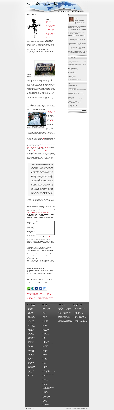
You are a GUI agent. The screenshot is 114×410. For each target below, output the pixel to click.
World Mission (46, 404)
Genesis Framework (76, 408)
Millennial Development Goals (48, 374)
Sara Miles (36, 150)
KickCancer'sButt (46, 364)
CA (41, 293)
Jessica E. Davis (31, 220)
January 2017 (30, 321)
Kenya (59, 320)
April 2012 (30, 346)
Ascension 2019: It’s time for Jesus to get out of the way (77, 94)
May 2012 (30, 345)
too (43, 138)
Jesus (60, 309)
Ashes (34, 293)
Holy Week (45, 358)
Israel (44, 362)
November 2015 (31, 328)
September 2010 (31, 368)
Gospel (44, 349)
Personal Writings (46, 380)
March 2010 (30, 372)
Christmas (45, 325)
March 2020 (30, 309)
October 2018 (30, 320)
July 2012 (29, 342)
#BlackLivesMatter (46, 305)
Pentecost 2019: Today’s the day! (73, 93)
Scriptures (45, 389)
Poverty (44, 383)
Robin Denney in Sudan (78, 313)
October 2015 (30, 329)
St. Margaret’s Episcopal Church (33, 236)
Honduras (45, 359)
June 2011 (30, 357)
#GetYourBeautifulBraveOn (48, 307)
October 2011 (30, 351)
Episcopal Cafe (46, 294)
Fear (44, 338)
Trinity (44, 400)
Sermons (45, 391)
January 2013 (30, 334)
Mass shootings (46, 370)
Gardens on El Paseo (38, 238)
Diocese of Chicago (51, 111)
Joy (62, 316)
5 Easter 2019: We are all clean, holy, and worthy (76, 98)
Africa (44, 313)
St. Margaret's (48, 297)
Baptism (44, 317)
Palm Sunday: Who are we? (72, 105)
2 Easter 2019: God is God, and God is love (75, 102)
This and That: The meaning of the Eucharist (75, 92)
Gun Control (45, 351)
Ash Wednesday (30, 293)
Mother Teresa (67, 316)
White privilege (46, 403)
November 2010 (31, 366)
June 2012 (30, 343)
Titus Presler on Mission (78, 305)
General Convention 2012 (48, 343)
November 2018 (31, 318)
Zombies (45, 405)
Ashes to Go (51, 112)
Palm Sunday (45, 378)
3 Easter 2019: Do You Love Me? (73, 101)
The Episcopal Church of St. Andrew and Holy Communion (37, 147)
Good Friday (45, 347)
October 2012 (30, 338)
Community (45, 328)
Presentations (45, 384)
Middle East (45, 372)
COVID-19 (45, 330)
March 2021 (30, 308)
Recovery (59, 317)
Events (44, 337)
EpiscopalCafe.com (45, 150)
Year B (64, 305)
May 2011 (29, 358)
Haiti (44, 355)
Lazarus (61, 320)
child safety (45, 324)
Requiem (59, 321)
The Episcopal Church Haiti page (80, 317)
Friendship (45, 342)
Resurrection (63, 309)
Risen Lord (63, 317)
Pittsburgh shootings (47, 382)
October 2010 (30, 367)
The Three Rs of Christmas (72, 85)
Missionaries (45, 376)
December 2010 (31, 364)
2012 (62, 305)
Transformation (66, 321)
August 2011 (30, 354)
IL (49, 294)
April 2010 (30, 371)
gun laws (45, 354)
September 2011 (31, 353)
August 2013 (30, 333)
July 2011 (29, 355)
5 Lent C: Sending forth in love (73, 106)
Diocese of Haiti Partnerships (79, 316)
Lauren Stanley (36, 16)
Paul (62, 312)
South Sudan (45, 392)
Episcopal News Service (78, 307)
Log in (87, 408)
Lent (51, 294)
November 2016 (31, 322)
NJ (52, 294)
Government (45, 350)
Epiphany (45, 333)
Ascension (45, 316)
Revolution (62, 321)
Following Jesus (46, 341)
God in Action (45, 345)
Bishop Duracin (65, 312)
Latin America (45, 366)
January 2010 (30, 375)
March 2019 (30, 313)
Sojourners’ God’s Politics (79, 320)
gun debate (45, 353)
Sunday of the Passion (47, 395)
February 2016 (30, 324)
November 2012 (31, 337)
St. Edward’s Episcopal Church (33, 79)
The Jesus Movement (47, 397)
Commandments (46, 326)
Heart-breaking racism (72, 88)
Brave (44, 322)
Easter (44, 332)
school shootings (46, 388)
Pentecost (45, 379)
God (65, 308)
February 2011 (30, 362)
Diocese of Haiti (63, 313)
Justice (44, 363)
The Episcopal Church (47, 396)
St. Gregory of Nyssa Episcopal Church (45, 152)
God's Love (45, 346)
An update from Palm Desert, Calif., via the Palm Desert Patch (38, 212)
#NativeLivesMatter (46, 309)
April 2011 (30, 359)
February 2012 (30, 347)
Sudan (44, 393)
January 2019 (30, 316)
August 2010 (30, 370)
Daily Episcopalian (30, 152)
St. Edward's (32, 297)
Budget (69, 309)
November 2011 (31, 350)
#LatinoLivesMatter (46, 308)
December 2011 (31, 349)
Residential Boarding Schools (48, 387)
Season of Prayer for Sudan (79, 318)
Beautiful (45, 318)
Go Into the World (57, 6)
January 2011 (30, 363)
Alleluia (68, 317)
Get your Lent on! (31, 14)
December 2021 (31, 305)
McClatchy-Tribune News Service (49, 371)
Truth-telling (45, 401)
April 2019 (30, 312)
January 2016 (30, 325)
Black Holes (45, 320)
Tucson (70, 321)
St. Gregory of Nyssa (40, 297)
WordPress (83, 408)
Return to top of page (30, 408)
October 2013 (30, 332)
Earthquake (59, 308)
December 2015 (31, 326)
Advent (44, 312)
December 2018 (31, 317)
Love (44, 368)
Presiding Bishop (68, 320)
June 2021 (30, 307)
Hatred (44, 357)
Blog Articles (45, 321)
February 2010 (30, 374)
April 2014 (30, 330)
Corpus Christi (46, 329)
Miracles (64, 320)
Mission (44, 375)
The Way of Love (46, 399)
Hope (67, 308)
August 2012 (30, 341)
